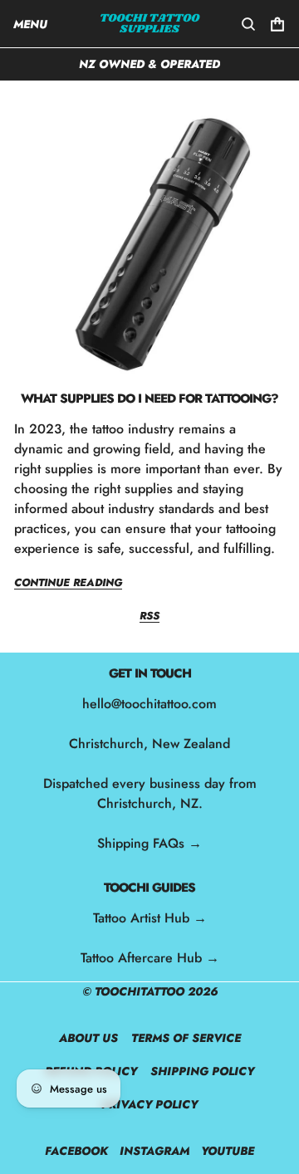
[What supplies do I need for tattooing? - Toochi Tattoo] (149, 242)
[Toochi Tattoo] (150, 23)
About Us (88, 1038)
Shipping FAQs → (149, 843)
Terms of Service (186, 1038)
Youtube (227, 1150)
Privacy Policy (149, 1104)
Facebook (76, 1150)
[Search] (248, 24)
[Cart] (277, 24)
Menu (30, 24)
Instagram (154, 1150)
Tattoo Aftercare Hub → (150, 957)
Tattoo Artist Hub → (150, 917)
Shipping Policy (202, 1071)
